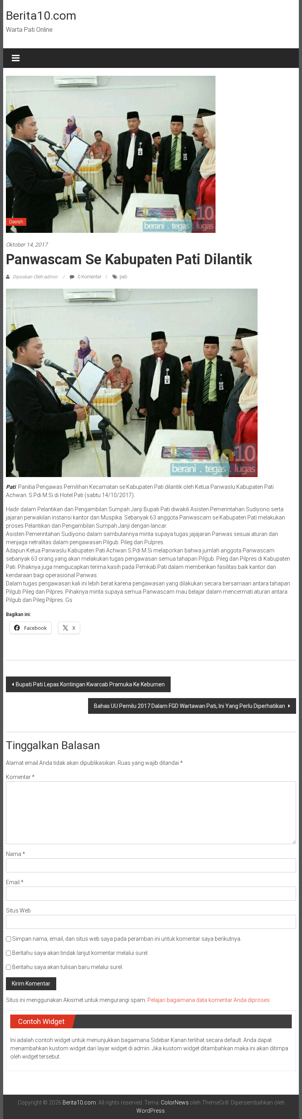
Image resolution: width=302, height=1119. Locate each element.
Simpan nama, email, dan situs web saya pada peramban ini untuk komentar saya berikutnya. (126, 939)
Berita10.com (41, 15)
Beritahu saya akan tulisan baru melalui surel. (67, 967)
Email (15, 882)
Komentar (20, 777)
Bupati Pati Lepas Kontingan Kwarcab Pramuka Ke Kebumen (90, 684)
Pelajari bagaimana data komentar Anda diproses (208, 1000)
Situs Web (18, 910)
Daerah (16, 222)
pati (123, 277)
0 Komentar (88, 277)
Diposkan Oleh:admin (35, 277)
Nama (15, 854)
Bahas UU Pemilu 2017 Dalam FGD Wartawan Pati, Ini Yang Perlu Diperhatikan (190, 706)
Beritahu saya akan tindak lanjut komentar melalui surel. (80, 953)
